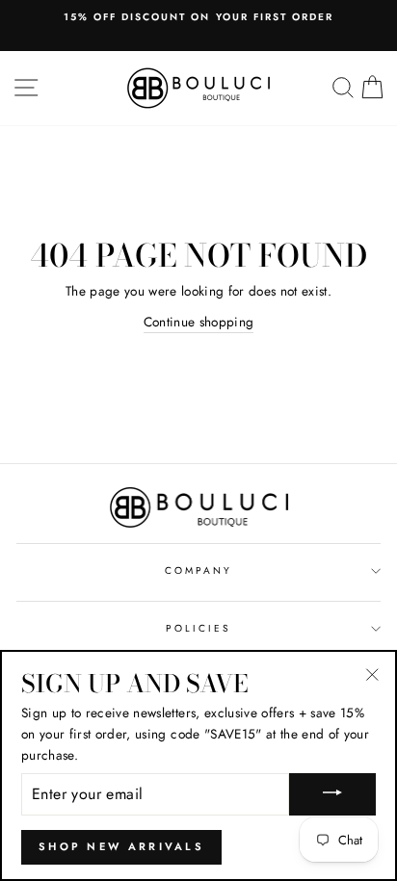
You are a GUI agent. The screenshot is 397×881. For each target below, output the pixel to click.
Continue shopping (199, 321)
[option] (198, 17)
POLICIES (198, 628)
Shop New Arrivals (121, 846)
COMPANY (198, 570)
